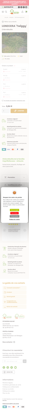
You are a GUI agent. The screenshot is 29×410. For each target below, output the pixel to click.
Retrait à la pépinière (14, 128)
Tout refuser (14, 213)
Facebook (19, 7)
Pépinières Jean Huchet (14, 11)
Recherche (6, 12)
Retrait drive (14, 263)
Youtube (26, 7)
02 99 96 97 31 (8, 7)
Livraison (14, 120)
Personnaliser (15, 216)
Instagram (21, 7)
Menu (3, 12)
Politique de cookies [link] (14, 219)
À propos (14, 248)
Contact (14, 271)
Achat (14, 143)
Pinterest (24, 7)
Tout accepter (14, 210)
